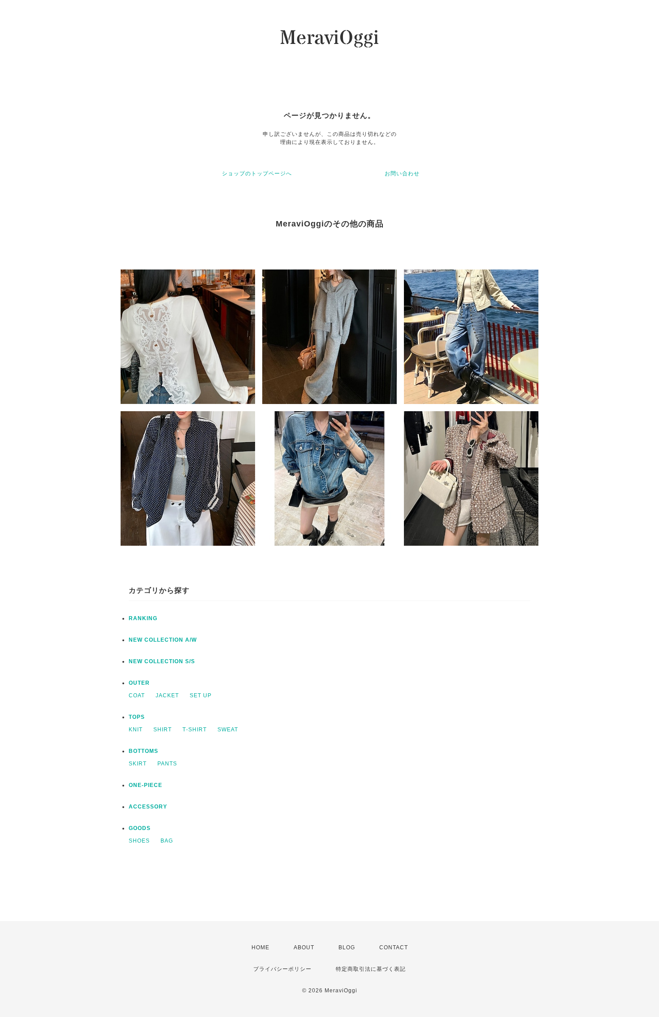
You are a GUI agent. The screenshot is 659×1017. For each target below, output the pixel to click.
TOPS (137, 717)
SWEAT (227, 729)
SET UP (201, 695)
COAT (137, 695)
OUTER (139, 683)
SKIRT (138, 764)
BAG (166, 841)
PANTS (167, 764)
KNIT (136, 729)
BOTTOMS (143, 751)
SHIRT (162, 729)
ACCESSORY (148, 807)
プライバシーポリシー (282, 969)
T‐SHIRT (194, 729)
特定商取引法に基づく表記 (371, 969)
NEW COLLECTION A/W (163, 640)
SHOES (139, 841)
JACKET (167, 695)
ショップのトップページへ (257, 173)
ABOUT (304, 947)
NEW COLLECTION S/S (162, 661)
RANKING (143, 618)
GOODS (140, 828)
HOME (260, 947)
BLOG (346, 947)
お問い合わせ (402, 173)
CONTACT (393, 947)
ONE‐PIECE (145, 785)
